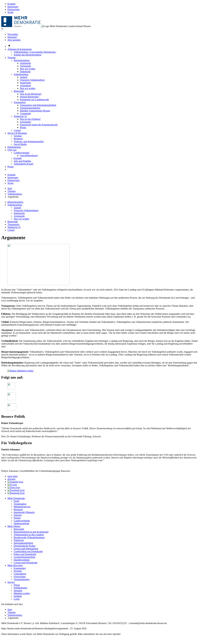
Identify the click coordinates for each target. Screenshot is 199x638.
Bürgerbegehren (22, 60)
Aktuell (23, 77)
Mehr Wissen (13, 526)
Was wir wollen (27, 68)
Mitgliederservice (22, 506)
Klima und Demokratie (25, 554)
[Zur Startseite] (21, 26)
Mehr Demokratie (16, 498)
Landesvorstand (21, 152)
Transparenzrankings (30, 108)
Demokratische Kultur (24, 545)
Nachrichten (20, 576)
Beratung (18, 138)
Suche (10, 12)
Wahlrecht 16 (20, 116)
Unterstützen (20, 573)
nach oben (12, 476)
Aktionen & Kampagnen (19, 49)
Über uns (11, 150)
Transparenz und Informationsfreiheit (38, 105)
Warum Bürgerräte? (29, 96)
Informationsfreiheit (23, 543)
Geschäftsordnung (29, 155)
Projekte (18, 571)
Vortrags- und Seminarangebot (29, 141)
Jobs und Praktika (22, 161)
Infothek (18, 596)
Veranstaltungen (21, 579)
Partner (17, 518)
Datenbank (25, 71)
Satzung (18, 515)
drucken (11, 479)
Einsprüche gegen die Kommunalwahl (39, 124)
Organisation (20, 504)
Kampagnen (20, 568)
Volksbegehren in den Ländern (29, 534)
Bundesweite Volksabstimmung (29, 537)
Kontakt (11, 3)
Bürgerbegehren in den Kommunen (31, 532)
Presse (23, 127)
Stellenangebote (21, 523)
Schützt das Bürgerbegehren (27, 54)
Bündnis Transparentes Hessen (35, 110)
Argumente (25, 66)
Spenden (18, 590)
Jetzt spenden (14, 40)
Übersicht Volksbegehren (32, 80)
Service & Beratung (17, 133)
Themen (11, 57)
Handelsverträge (22, 559)
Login (17, 599)
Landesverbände (22, 520)
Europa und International (26, 548)
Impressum (12, 6)
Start (9, 188)
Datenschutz (13, 9)
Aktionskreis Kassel (23, 163)
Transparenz (20, 102)
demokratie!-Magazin (24, 512)
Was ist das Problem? (30, 119)
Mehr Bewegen (15, 565)
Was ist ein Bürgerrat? (31, 94)
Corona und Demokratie (25, 562)
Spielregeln (25, 63)
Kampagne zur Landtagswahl (34, 99)
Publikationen (14, 147)
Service (11, 582)
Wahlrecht (19, 540)
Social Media (20, 144)
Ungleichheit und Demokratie (28, 551)
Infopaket (12, 37)
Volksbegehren (21, 74)
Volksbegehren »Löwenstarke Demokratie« (35, 52)
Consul (17, 130)
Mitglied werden (22, 593)
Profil (16, 501)
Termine (18, 136)
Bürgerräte (19, 91)
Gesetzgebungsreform (24, 557)
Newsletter (12, 34)
